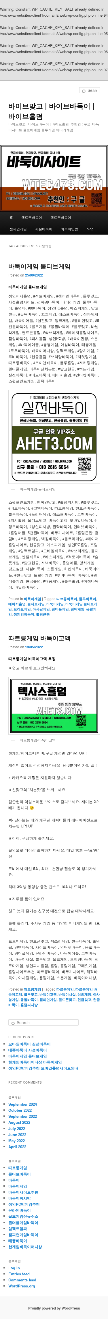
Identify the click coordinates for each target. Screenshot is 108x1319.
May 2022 (16, 1140)
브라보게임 (22, 609)
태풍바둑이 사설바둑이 (27, 1050)
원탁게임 (77, 609)
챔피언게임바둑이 (23, 1234)
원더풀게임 (60, 609)
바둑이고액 (48, 994)
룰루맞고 (31, 994)
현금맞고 (84, 999)
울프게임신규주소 (23, 1216)
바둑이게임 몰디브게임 (39, 266)
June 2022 (17, 1134)
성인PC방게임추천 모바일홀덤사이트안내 (43, 1068)
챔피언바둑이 (24, 614)
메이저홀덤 (17, 603)
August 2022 (19, 1122)
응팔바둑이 (29, 999)
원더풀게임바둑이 (23, 1222)
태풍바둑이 (17, 1240)
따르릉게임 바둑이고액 (39, 637)
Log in (14, 1267)
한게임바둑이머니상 (25, 1246)
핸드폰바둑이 (31, 217)
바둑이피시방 (19, 1198)
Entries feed (19, 1274)
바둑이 (14, 1180)
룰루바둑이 (87, 598)
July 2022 (16, 1128)
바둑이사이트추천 (23, 1192)
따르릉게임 (32, 989)
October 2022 (20, 1110)
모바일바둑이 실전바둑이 (29, 1044)
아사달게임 (41, 609)
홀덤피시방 (29, 1004)
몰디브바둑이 (19, 1174)
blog (90, 228)
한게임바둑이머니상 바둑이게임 (35, 1062)
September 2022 (22, 1116)
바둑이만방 (69, 228)
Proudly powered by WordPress (54, 1308)
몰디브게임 (36, 603)
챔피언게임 (18, 228)
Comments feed (22, 1280)
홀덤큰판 (43, 614)
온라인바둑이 (19, 1210)
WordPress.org (21, 1286)
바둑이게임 (32, 598)
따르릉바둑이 (66, 598)
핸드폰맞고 (67, 999)
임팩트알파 (17, 1228)
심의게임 (84, 994)
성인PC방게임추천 (24, 1204)
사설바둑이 (43, 228)
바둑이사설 (67, 994)
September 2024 (22, 1104)
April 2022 (17, 1146)
